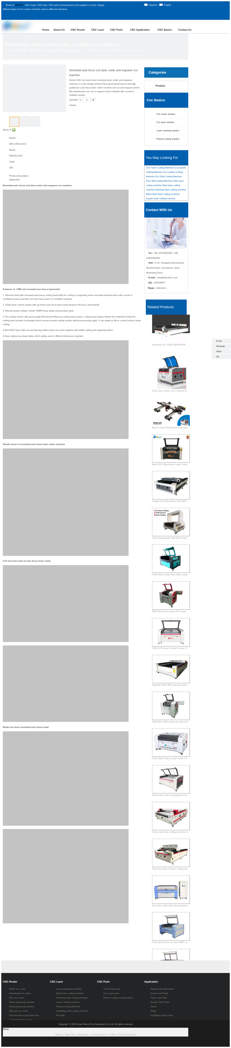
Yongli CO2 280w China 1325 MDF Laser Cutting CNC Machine (171, 501)
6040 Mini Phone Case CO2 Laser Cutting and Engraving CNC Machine (171, 611)
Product (160, 85)
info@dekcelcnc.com (167, 277)
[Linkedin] (126, 5)
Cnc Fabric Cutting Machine (160, 167)
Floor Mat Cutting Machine (159, 181)
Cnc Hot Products (127, 1034)
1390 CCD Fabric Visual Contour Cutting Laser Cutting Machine (171, 648)
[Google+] (131, 5)
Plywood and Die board (162, 989)
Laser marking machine (68, 1002)
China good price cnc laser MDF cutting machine (171, 942)
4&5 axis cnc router (18, 1011)
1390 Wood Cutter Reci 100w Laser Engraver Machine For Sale (171, 574)
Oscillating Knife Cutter (162, 1015)
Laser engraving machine (69, 989)
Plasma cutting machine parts (118, 997)
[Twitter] (120, 5)
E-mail (219, 341)
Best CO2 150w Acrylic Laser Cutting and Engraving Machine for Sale (171, 464)
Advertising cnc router (20, 993)
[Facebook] (115, 5)
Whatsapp (220, 346)
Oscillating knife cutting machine (72, 1011)
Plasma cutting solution (167, 139)
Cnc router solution (165, 114)
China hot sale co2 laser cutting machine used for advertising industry (171, 868)
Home (58, 1034)
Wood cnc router (17, 989)
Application (14, 179)
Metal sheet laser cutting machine (162, 194)
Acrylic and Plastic (159, 993)
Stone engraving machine (22, 1002)
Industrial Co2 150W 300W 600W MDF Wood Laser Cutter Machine (171, 344)
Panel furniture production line (24, 1015)
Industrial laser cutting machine (170, 189)
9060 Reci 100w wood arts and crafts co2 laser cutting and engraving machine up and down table (171, 721)
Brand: (12, 150)
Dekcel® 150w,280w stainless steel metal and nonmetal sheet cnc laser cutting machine (171, 685)
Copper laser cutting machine (160, 198)
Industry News (99, 1034)
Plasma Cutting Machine (68, 1006)
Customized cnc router (20, 1019)
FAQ (112, 1034)
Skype (219, 351)
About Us (69, 1034)
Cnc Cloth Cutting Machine (168, 176)
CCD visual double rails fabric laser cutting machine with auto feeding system (171, 538)
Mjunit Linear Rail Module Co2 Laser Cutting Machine (171, 427)
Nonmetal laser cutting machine (72, 997)
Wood (153, 1006)
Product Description (19, 176)
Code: (12, 161)
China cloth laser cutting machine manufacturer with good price (171, 832)
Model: (12, 138)
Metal (153, 1011)
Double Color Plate (160, 1002)
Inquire (72, 105)
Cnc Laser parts (111, 993)
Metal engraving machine (21, 1006)
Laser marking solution (167, 130)
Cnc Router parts (111, 989)
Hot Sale (60, 1015)
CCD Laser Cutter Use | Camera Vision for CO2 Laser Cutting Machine (171, 390)
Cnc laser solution (165, 122)
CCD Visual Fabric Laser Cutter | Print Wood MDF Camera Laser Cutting (171, 758)
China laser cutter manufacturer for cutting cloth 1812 (171, 795)
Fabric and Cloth (159, 997)
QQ (217, 357)
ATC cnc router (16, 997)
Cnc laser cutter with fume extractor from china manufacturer (171, 905)
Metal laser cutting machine (70, 993)
